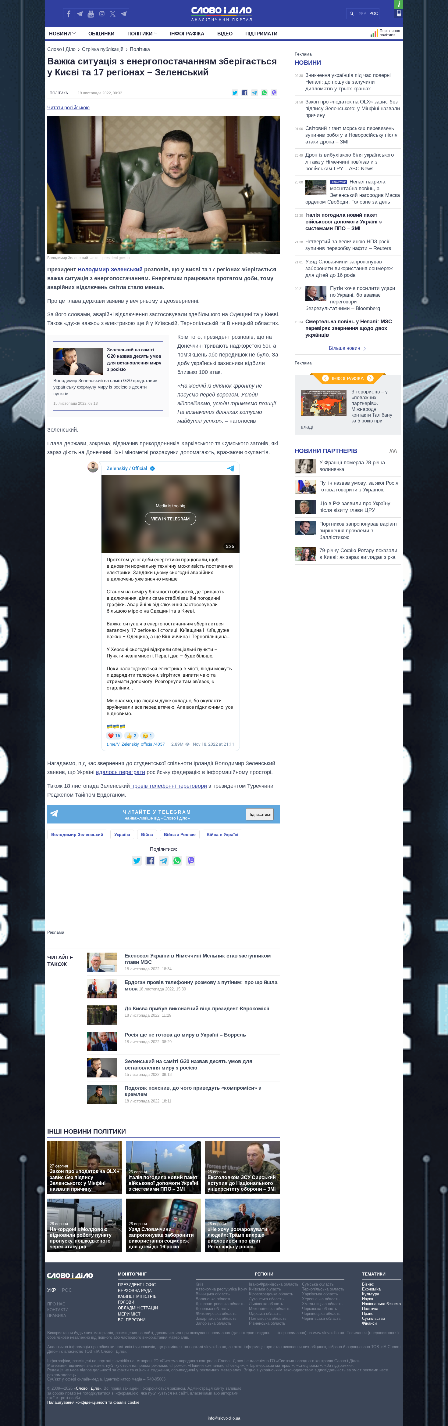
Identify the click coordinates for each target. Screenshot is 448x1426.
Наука (367, 1299)
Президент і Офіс (137, 1285)
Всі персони (131, 1320)
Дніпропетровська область (220, 1303)
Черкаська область (319, 1308)
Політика (140, 49)
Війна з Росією (180, 834)
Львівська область (266, 1303)
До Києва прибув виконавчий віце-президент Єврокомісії (197, 1012)
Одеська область (265, 1313)
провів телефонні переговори (168, 786)
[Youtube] (90, 13)
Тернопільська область (323, 1289)
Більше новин (344, 348)
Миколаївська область (269, 1308)
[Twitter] (112, 13)
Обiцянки (101, 33)
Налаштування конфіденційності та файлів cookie (93, 1402)
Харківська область (320, 1294)
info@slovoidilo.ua (224, 1418)
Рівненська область (267, 1323)
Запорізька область (213, 1323)
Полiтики (140, 33)
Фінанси (369, 1323)
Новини (60, 33)
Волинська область (213, 1299)
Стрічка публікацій (102, 49)
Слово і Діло (61, 49)
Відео (225, 33)
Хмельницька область (322, 1303)
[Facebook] (68, 13)
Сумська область (318, 1284)
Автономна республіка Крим (221, 1289)
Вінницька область (213, 1294)
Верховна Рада (135, 1290)
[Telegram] (79, 13)
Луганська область (266, 1299)
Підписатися (259, 814)
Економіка (371, 1289)
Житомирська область (216, 1313)
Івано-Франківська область (273, 1284)
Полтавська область (267, 1318)
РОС (373, 13)
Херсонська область (321, 1299)
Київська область (265, 1289)
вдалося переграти (120, 772)
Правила (56, 1315)
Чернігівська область (321, 1318)
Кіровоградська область (271, 1294)
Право (367, 1313)
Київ (200, 1284)
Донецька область (212, 1308)
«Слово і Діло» (87, 1388)
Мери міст (129, 1314)
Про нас (56, 1304)
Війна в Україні (222, 834)
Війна (147, 834)
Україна (122, 834)
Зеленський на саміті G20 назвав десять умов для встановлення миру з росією (134, 359)
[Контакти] (398, 13)
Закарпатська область (216, 1318)
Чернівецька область (321, 1313)
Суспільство (373, 1318)
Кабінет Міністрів (137, 1296)
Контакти (57, 1310)
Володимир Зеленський (110, 269)
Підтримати (261, 33)
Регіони (264, 1274)
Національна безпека (381, 1303)
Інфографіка (187, 33)
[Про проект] (398, 4)
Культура (370, 1294)
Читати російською (68, 107)
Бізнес (368, 1284)
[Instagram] (101, 13)
